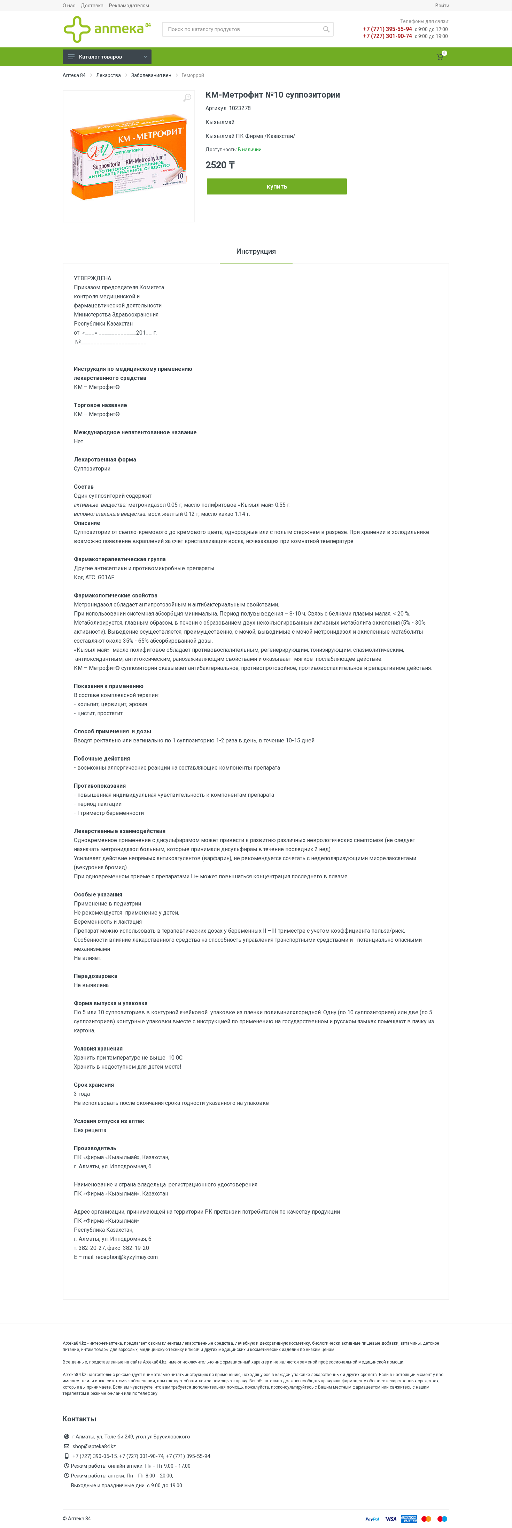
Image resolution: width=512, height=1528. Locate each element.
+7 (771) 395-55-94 (387, 29)
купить (277, 186)
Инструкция (256, 251)
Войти (442, 5)
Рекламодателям (129, 5)
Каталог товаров (100, 57)
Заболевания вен (151, 75)
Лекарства (108, 75)
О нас (69, 5)
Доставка (92, 5)
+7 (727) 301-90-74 (387, 36)
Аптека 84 (74, 75)
